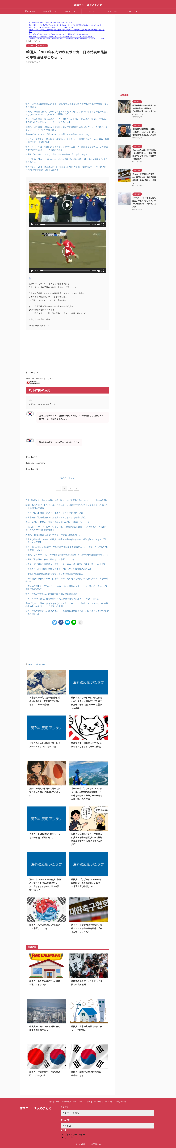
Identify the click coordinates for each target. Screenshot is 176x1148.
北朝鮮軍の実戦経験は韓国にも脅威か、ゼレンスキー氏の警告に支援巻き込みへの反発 (144, 132)
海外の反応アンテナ (50, 11)
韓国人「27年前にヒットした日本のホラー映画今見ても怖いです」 (57, 154)
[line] (73, 622)
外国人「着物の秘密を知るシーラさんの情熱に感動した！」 (53, 534)
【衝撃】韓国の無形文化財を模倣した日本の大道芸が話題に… (54, 573)
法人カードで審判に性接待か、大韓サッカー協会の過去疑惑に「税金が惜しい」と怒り (66, 564)
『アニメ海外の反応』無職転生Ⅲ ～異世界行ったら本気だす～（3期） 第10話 (62, 598)
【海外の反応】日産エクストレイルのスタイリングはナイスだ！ (55, 512)
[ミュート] (98, 224)
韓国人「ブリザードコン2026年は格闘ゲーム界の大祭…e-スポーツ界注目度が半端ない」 (67, 554)
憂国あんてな (30, 11)
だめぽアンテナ (133, 11)
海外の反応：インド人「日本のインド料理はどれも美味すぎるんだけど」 (60, 134)
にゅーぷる (112, 11)
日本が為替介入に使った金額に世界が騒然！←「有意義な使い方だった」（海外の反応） (67, 500)
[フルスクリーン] (102, 224)
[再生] (32, 224)
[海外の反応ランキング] (33, 382)
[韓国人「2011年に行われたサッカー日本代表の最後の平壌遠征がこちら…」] (67, 622)
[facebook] (61, 622)
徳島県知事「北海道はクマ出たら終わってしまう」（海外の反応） (56, 517)
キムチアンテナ (71, 11)
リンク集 (69, 1137)
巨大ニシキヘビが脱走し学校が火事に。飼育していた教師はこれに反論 (58, 569)
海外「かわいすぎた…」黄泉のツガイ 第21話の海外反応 (51, 593)
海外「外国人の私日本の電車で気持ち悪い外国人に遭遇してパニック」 (58, 522)
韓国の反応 (40, 664)
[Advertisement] (46, 81)
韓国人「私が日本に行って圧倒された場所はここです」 (51, 559)
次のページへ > (67, 478)
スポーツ (32, 664)
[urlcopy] (80, 622)
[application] (67, 205)
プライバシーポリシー (75, 1134)
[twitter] (54, 622)
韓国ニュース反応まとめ (88, 4)
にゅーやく (92, 11)
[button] (67, 205)
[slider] (65, 224)
